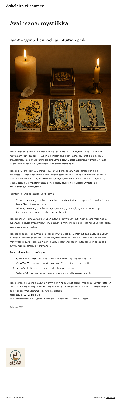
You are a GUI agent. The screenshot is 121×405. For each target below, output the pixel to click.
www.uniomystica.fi (97, 286)
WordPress (110, 397)
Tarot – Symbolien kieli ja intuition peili (48, 39)
